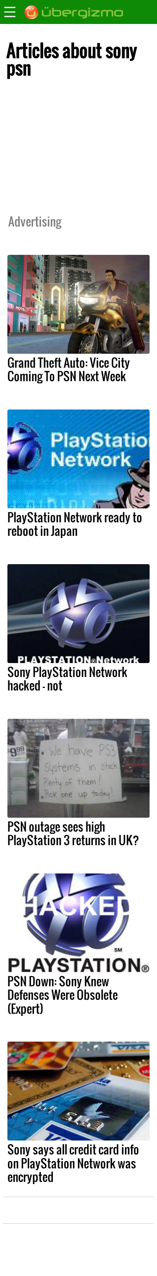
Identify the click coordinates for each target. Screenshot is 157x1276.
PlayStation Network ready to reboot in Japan (74, 523)
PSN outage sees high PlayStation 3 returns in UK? (73, 833)
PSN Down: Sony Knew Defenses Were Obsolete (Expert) (62, 994)
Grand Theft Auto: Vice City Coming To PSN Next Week (68, 369)
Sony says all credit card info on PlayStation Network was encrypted (73, 1163)
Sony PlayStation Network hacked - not (67, 678)
